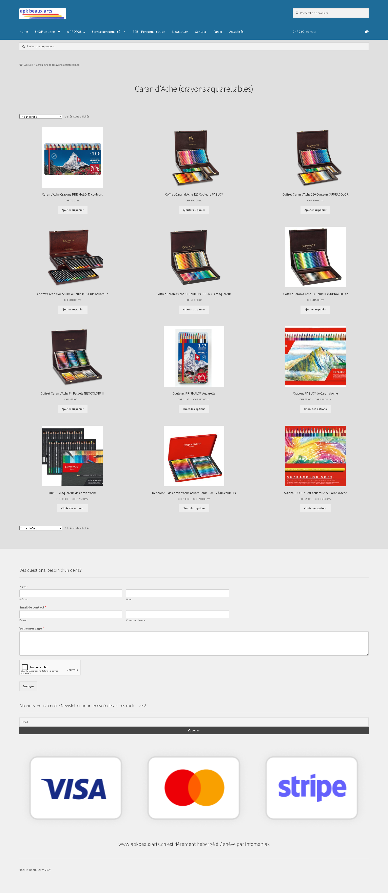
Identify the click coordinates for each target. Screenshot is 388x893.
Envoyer (28, 686)
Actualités (236, 32)
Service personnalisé (106, 32)
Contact (200, 32)
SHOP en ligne (45, 32)
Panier (217, 32)
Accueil (28, 65)
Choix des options (194, 409)
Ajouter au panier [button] (72, 210)
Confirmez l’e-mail (136, 620)
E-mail (22, 620)
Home (23, 32)
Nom (23, 586)
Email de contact (32, 607)
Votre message (31, 628)
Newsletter (180, 32)
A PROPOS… (76, 32)
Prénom (23, 599)
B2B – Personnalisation (149, 32)
